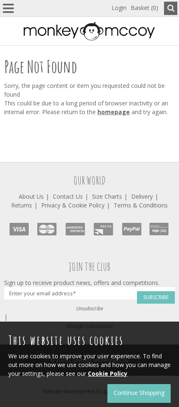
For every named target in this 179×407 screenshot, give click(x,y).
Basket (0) (144, 8)
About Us (31, 196)
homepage (113, 112)
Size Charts (107, 196)
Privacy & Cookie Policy (72, 205)
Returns (21, 205)
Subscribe (156, 297)
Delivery (142, 196)
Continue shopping (139, 393)
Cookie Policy (107, 373)
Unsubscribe (89, 308)
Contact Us (68, 196)
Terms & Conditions (141, 205)
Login (119, 8)
